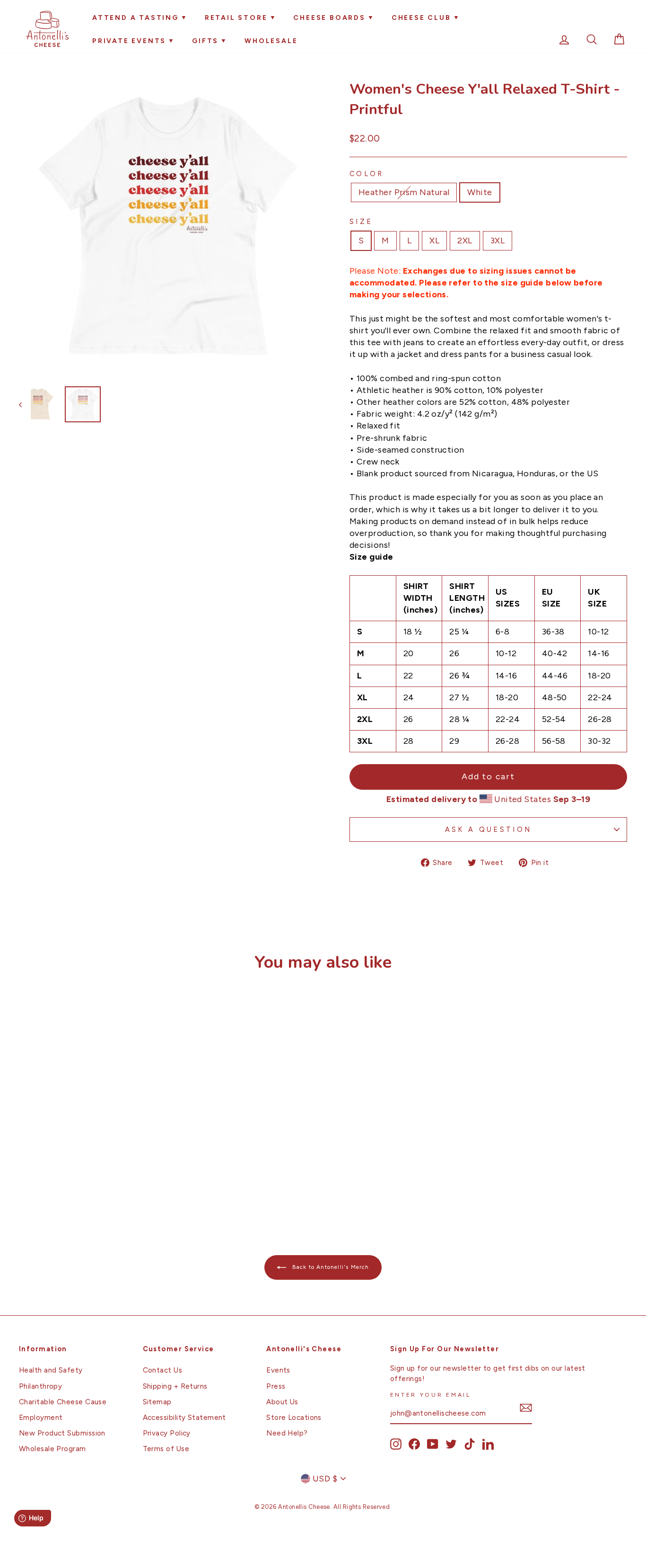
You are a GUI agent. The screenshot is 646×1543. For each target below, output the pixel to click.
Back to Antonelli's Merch (329, 1267)
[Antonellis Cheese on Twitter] (451, 1444)
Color (366, 173)
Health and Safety (51, 1369)
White (479, 192)
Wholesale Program (52, 1448)
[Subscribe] (526, 1407)
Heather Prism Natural (403, 192)
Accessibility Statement (184, 1417)
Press (275, 1386)
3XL (497, 240)
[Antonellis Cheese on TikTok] (469, 1444)
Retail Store (236, 18)
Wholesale (270, 41)
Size (361, 221)
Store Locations (294, 1417)
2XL (464, 240)
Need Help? (287, 1432)
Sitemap (157, 1401)
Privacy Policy (167, 1432)
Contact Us (163, 1369)
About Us (282, 1401)
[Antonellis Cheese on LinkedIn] (488, 1444)
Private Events (129, 41)
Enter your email (430, 1394)
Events (278, 1369)
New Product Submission (62, 1432)
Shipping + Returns (175, 1386)
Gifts (205, 41)
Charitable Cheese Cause (62, 1401)
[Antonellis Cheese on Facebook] (414, 1444)
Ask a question (488, 829)
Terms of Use (166, 1448)
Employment (41, 1417)
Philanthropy (40, 1386)
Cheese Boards (329, 18)
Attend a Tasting (135, 18)
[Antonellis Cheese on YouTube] (432, 1444)
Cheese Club (421, 18)
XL (434, 240)
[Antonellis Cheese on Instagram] (396, 1444)
